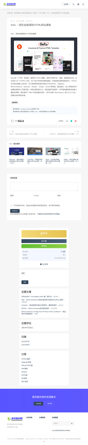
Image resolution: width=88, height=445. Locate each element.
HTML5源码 (42, 13)
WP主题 (24, 375)
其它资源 (24, 381)
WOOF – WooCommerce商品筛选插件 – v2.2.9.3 (39, 308)
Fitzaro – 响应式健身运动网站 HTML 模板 (23, 134)
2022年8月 (25, 345)
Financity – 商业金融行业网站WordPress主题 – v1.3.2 (16, 161)
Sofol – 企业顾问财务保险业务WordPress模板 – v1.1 (53, 161)
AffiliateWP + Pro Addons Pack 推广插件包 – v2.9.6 (39, 296)
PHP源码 (24, 369)
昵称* (12, 195)
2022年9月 (25, 341)
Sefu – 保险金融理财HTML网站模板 (45, 111)
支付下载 (44, 241)
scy (16, 121)
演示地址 (44, 246)
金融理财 (14, 102)
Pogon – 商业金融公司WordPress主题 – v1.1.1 (71, 161)
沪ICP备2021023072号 (56, 439)
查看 (63, 251)
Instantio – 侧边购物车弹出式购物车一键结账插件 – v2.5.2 (42, 305)
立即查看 (38, 403)
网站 (59, 195)
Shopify (24, 372)
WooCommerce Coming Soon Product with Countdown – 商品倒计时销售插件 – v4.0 (43, 313)
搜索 (23, 273)
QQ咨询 (45, 264)
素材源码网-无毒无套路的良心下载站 (25, 13)
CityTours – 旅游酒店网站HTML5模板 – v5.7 (64, 134)
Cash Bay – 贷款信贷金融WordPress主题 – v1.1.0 (34, 161)
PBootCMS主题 (27, 365)
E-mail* (36, 195)
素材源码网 (59, 430)
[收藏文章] (67, 121)
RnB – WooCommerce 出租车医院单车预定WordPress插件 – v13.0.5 (43, 301)
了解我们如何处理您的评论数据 (48, 214)
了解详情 (49, 403)
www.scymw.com (30, 439)
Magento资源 (26, 362)
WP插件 (24, 378)
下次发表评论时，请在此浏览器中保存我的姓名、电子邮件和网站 (36, 205)
